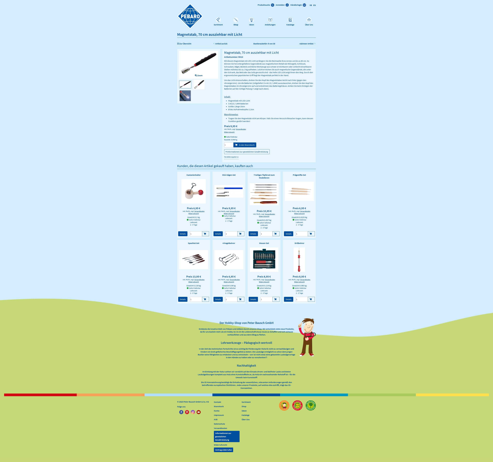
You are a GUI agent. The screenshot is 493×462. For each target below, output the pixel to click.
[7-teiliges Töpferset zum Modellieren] (264, 194)
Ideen (251, 24)
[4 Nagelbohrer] (228, 259)
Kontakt (217, 402)
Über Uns (309, 24)
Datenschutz (219, 424)
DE (311, 5)
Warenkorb (219, 406)
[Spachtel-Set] (193, 259)
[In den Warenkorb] (205, 233)
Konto (216, 410)
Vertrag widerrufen (223, 450)
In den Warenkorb (247, 145)
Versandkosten (241, 129)
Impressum (219, 415)
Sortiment (218, 24)
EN (314, 5)
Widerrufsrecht (229, 132)
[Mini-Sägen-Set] (228, 191)
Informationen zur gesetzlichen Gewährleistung (247, 151)
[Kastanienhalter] (193, 191)
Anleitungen (270, 24)
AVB (215, 419)
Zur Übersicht (185, 43)
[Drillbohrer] (299, 259)
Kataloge (290, 24)
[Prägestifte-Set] (299, 191)
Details (183, 233)
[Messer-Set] (264, 259)
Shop (236, 24)
